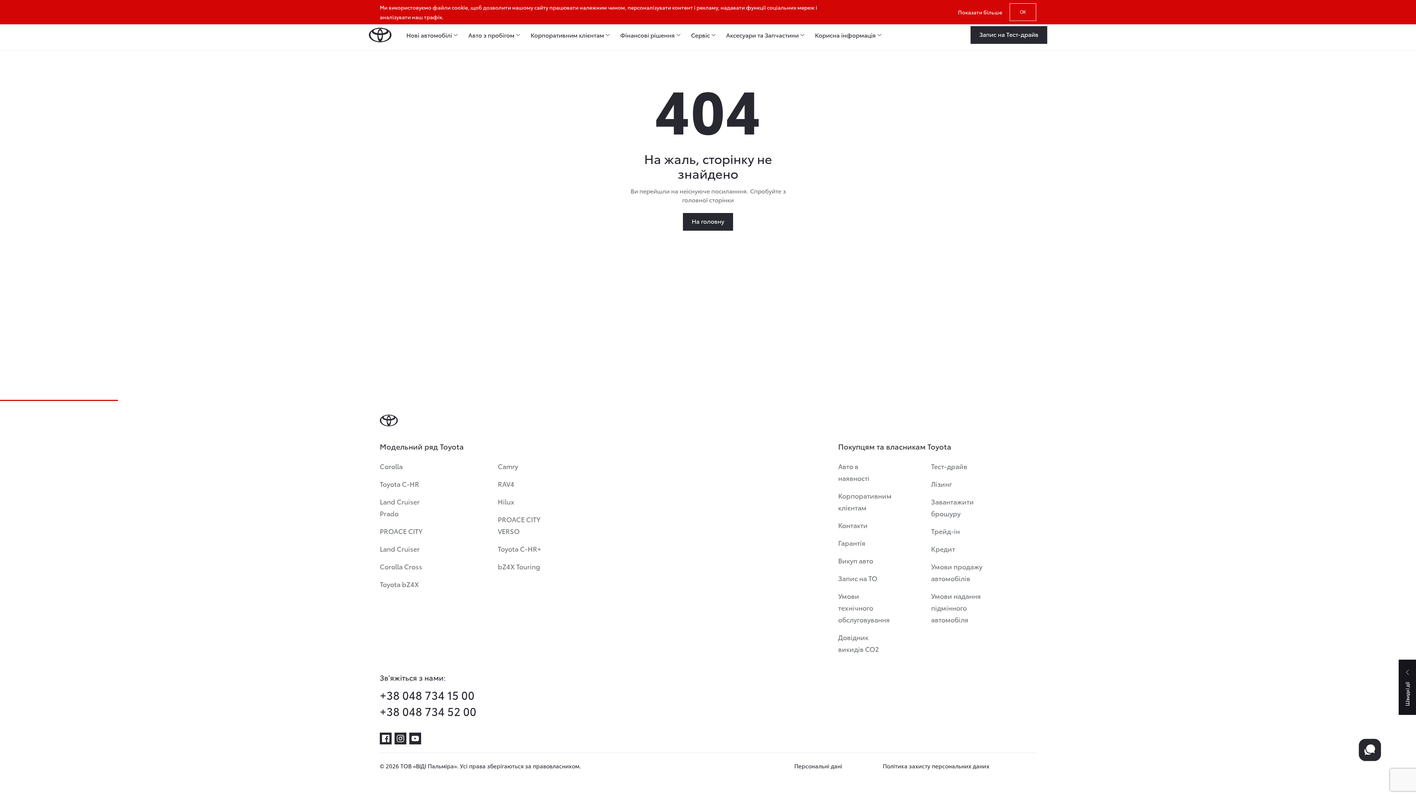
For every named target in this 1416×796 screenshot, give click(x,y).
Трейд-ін (945, 530)
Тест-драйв (949, 466)
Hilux (506, 501)
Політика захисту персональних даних (936, 766)
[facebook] (386, 738)
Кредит (943, 548)
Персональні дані (818, 766)
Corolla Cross (401, 566)
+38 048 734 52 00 (428, 711)
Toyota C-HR (399, 483)
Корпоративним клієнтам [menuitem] (567, 35)
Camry (508, 466)
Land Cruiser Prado (400, 507)
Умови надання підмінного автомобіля (956, 607)
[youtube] (415, 738)
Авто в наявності (854, 471)
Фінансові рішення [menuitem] (647, 35)
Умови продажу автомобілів (956, 572)
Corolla (391, 466)
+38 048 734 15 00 (427, 695)
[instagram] (400, 738)
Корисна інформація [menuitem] (845, 35)
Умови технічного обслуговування (864, 607)
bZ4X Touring (519, 566)
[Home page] (380, 35)
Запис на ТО (857, 578)
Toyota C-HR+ (519, 548)
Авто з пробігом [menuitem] (491, 35)
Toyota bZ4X (399, 584)
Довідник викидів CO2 (858, 642)
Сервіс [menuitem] (700, 35)
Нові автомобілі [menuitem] (429, 35)
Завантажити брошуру (952, 507)
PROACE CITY (401, 530)
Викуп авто (855, 560)
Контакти (853, 525)
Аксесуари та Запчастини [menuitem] (762, 35)
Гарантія (851, 542)
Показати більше (980, 12)
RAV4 (506, 483)
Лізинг (941, 483)
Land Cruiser (400, 548)
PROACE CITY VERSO (519, 524)
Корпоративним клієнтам (865, 501)
